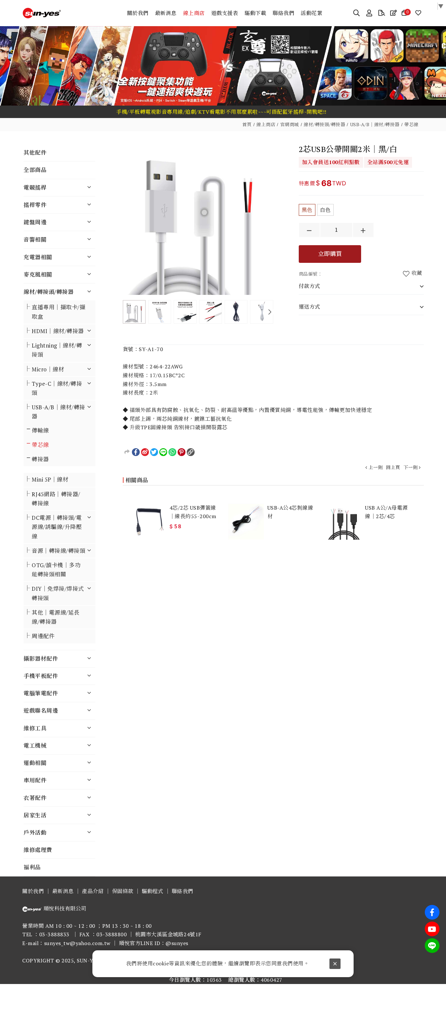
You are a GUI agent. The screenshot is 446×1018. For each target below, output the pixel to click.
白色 (325, 209)
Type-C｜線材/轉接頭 (57, 388)
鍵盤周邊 (35, 222)
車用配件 (35, 780)
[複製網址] (191, 452)
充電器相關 (38, 257)
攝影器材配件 (41, 658)
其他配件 (35, 152)
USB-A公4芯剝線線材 (290, 512)
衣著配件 (35, 798)
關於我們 (33, 891)
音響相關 (35, 239)
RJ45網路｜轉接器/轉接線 (56, 498)
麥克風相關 (38, 274)
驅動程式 (152, 891)
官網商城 (289, 124)
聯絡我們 (182, 891)
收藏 (416, 273)
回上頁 (393, 467)
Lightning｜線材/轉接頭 (57, 350)
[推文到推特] (154, 452)
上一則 (376, 467)
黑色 (307, 209)
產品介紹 (93, 891)
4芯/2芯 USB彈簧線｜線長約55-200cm (192, 512)
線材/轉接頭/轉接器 (324, 124)
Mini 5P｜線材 (50, 479)
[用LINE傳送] (163, 452)
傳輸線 (40, 430)
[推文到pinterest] (181, 452)
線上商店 (265, 124)
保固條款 (123, 891)
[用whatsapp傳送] (172, 452)
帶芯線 (411, 124)
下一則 (411, 467)
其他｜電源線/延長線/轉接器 (56, 617)
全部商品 (35, 170)
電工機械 (35, 745)
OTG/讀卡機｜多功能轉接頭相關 (56, 569)
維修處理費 (38, 850)
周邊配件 (43, 636)
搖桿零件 (35, 205)
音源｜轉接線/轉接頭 (58, 550)
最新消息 (63, 891)
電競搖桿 (35, 187)
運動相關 (35, 763)
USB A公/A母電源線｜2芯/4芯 (386, 512)
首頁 (247, 124)
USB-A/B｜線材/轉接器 (375, 124)
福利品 (32, 867)
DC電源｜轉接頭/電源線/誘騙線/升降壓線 (57, 527)
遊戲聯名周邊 (41, 710)
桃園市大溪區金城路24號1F (168, 934)
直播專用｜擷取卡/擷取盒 (58, 311)
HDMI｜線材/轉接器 (58, 331)
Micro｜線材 (48, 369)
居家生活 (35, 815)
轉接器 (40, 459)
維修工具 (35, 728)
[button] (270, 312)
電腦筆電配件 (41, 693)
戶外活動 (35, 832)
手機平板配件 (41, 676)
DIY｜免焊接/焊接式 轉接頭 (58, 593)
